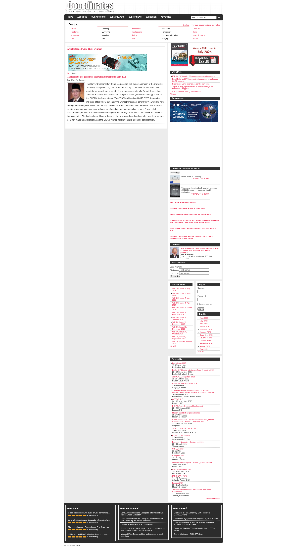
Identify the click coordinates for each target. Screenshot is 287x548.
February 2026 (206, 329)
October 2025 (205, 341)
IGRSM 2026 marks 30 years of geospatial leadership (193, 76)
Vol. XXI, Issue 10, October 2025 (179, 333)
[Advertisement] (193, 144)
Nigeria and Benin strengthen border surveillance (191, 84)
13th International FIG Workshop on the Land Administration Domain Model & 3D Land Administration (194, 391)
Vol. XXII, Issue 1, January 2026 (179, 318)
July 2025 (203, 349)
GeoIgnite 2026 (178, 456)
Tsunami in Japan (181, 534)
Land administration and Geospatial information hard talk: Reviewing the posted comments (142, 520)
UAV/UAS (196, 29)
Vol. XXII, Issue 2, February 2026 (179, 314)
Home (70, 17)
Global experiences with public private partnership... (89, 513)
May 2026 (204, 321)
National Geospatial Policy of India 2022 (187, 208)
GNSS (73, 29)
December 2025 (206, 335)
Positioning (75, 32)
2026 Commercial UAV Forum (184, 428)
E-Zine (195, 39)
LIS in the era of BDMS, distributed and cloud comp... (89, 534)
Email (173, 267)
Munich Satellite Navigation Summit (186, 413)
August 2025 (205, 346)
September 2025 (206, 343)
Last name (174, 273)
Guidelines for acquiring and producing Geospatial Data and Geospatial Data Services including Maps (194, 221)
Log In (201, 309)
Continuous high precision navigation (188, 519)
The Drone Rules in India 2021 (183, 202)
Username (201, 288)
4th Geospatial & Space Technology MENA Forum (192, 462)
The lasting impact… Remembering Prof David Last (88, 527)
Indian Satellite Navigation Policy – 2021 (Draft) (190, 214)
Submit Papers (117, 17)
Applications (137, 32)
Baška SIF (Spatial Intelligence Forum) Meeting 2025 (193, 370)
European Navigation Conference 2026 (187, 442)
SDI (133, 39)
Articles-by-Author (212, 25)
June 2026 (204, 318)
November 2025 (206, 338)
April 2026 (204, 324)
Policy (134, 35)
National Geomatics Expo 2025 (184, 384)
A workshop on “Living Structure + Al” (187, 91)
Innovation (136, 29)
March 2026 (204, 326)
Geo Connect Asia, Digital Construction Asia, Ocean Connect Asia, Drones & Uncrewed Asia (193, 421)
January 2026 (205, 332)
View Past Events (213, 499)
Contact (186, 25)
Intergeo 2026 (177, 483)
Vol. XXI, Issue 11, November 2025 (179, 328)
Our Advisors (98, 17)
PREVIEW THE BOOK (200, 179)
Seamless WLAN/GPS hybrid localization (190, 528)
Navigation (75, 35)
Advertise (166, 17)
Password (201, 296)
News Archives (199, 35)
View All (173, 346)
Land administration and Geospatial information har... (89, 520)
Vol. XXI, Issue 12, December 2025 (179, 323)
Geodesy (74, 73)
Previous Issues (197, 25)
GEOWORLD (177, 399)
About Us (82, 17)
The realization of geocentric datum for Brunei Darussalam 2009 (96, 76)
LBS (72, 39)
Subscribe (151, 17)
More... (173, 94)
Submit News (135, 17)
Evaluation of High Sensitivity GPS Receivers (192, 513)
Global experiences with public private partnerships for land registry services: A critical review (143, 529)
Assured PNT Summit (181, 435)
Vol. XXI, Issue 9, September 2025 (179, 338)
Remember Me (206, 305)
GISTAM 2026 (178, 449)
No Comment (81, 80)
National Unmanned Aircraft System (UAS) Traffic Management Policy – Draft (191, 237)
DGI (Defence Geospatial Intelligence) (187, 406)
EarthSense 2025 (179, 363)
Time (195, 32)
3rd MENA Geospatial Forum (183, 377)
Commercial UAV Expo (181, 469)
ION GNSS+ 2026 (179, 476)
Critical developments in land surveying (136, 524)
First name (174, 270)
